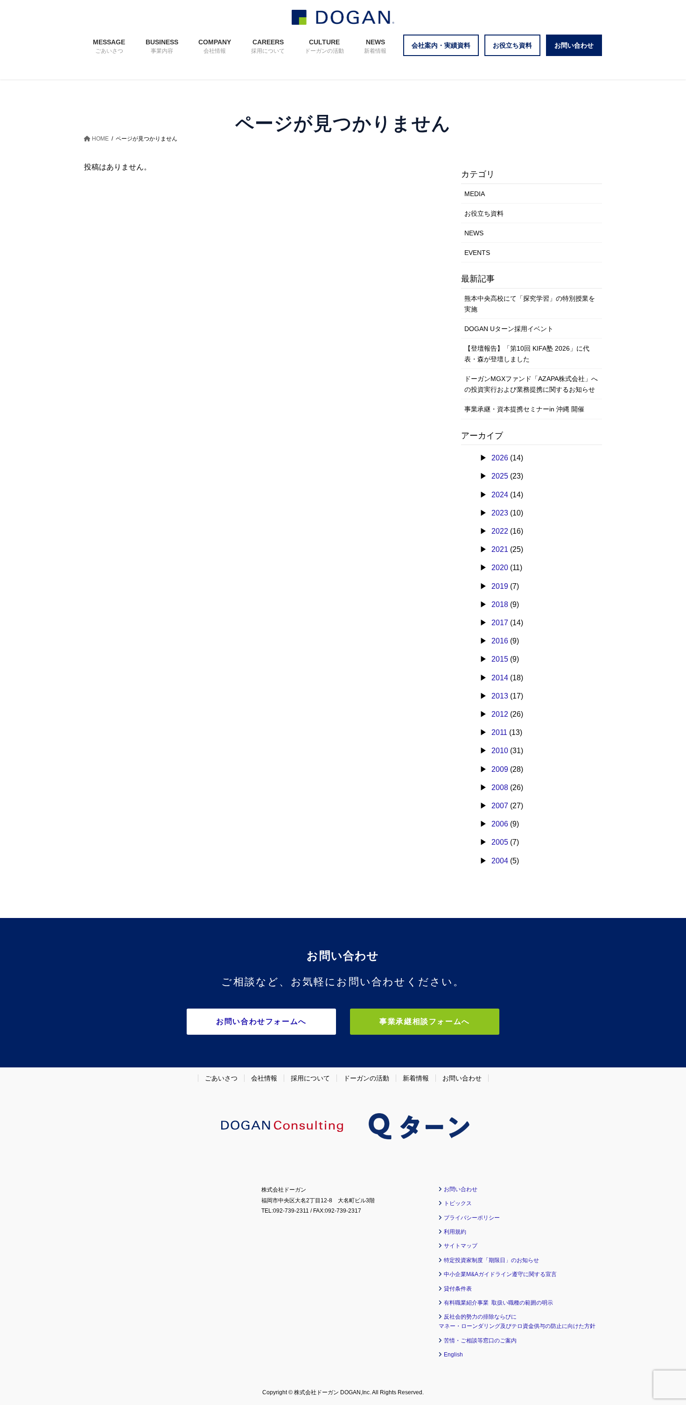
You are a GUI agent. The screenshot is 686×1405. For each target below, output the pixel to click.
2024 (499, 495)
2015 (499, 659)
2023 (499, 513)
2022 (499, 531)
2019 (499, 586)
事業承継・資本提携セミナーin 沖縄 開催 (524, 409)
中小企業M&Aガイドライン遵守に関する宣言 (500, 1274)
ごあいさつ (221, 1078)
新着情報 (416, 1078)
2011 (499, 732)
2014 (499, 678)
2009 (499, 769)
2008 (499, 787)
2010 (499, 751)
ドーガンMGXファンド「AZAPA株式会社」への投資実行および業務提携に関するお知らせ (531, 384)
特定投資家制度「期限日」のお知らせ (491, 1260)
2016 (499, 641)
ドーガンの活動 (366, 1078)
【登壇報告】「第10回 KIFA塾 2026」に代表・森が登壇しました (526, 354)
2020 (499, 568)
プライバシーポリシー (472, 1217)
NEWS (473, 233)
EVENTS (477, 252)
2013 (499, 696)
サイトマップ (460, 1246)
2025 (499, 476)
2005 (499, 842)
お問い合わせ (462, 1078)
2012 (499, 714)
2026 (499, 458)
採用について (310, 1078)
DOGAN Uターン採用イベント (508, 328)
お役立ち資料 (484, 213)
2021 (499, 549)
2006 (499, 824)
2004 (499, 861)
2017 (499, 623)
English (453, 1354)
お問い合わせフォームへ (261, 1021)
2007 (499, 806)
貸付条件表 (458, 1288)
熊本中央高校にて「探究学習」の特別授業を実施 (529, 304)
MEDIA (474, 194)
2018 (499, 604)
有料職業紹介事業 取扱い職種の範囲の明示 (498, 1302)
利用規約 (455, 1231)
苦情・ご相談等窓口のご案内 (480, 1340)
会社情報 (264, 1078)
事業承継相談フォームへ (424, 1021)
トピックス (458, 1203)
